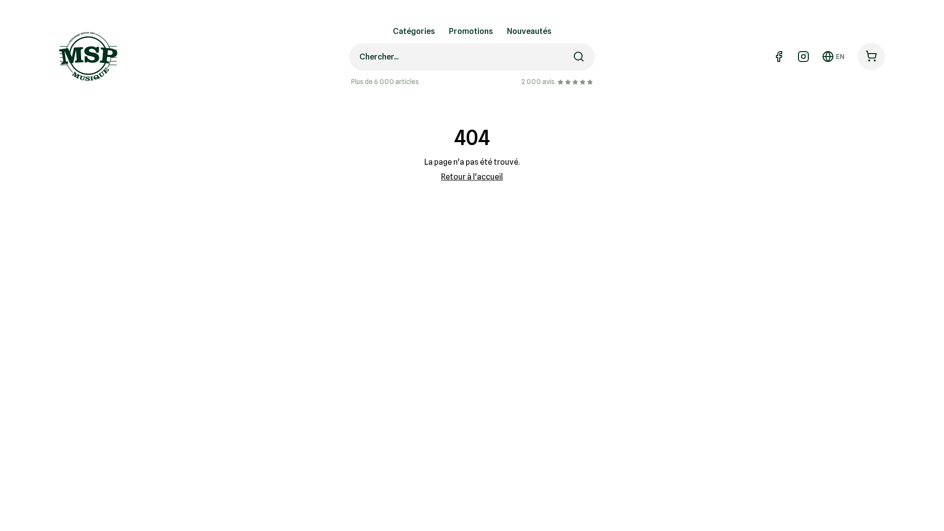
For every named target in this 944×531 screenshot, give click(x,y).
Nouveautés (529, 31)
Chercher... (378, 56)
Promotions (471, 31)
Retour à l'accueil (472, 176)
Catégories (414, 31)
